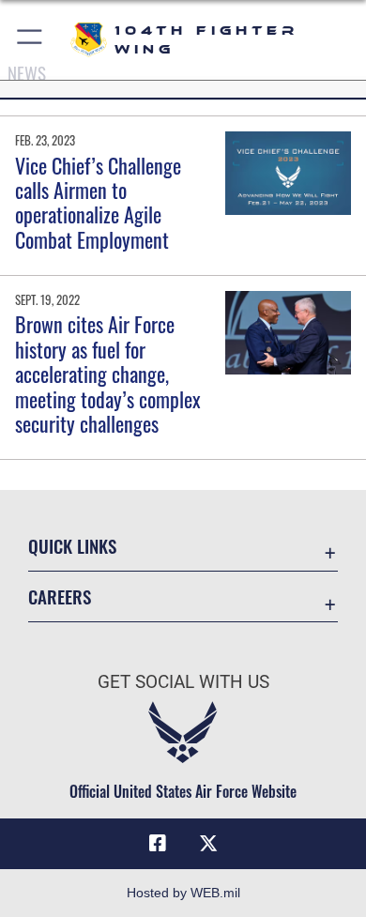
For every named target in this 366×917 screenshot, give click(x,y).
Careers (59, 596)
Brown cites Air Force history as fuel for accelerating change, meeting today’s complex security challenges (108, 373)
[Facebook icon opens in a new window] (158, 844)
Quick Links (72, 545)
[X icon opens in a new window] (208, 844)
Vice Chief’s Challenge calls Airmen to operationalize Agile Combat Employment (98, 202)
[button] (30, 40)
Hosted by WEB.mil (183, 892)
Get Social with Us (183, 682)
